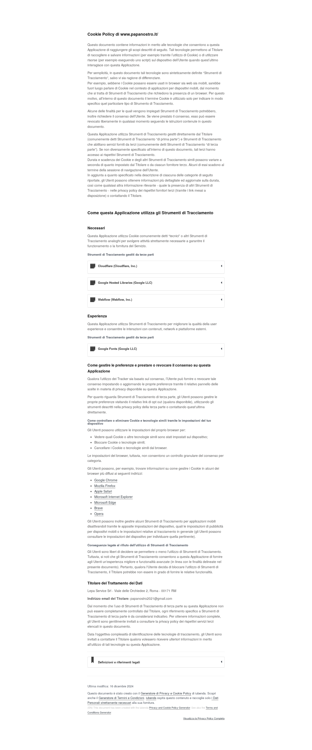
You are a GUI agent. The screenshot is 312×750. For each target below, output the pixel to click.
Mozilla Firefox (104, 485)
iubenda (151, 698)
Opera (98, 513)
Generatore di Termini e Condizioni (121, 698)
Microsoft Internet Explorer (113, 496)
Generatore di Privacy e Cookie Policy (166, 693)
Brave (98, 508)
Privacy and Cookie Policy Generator (169, 707)
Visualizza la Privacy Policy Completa (204, 718)
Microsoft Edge (105, 502)
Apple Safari (103, 491)
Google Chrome (105, 480)
